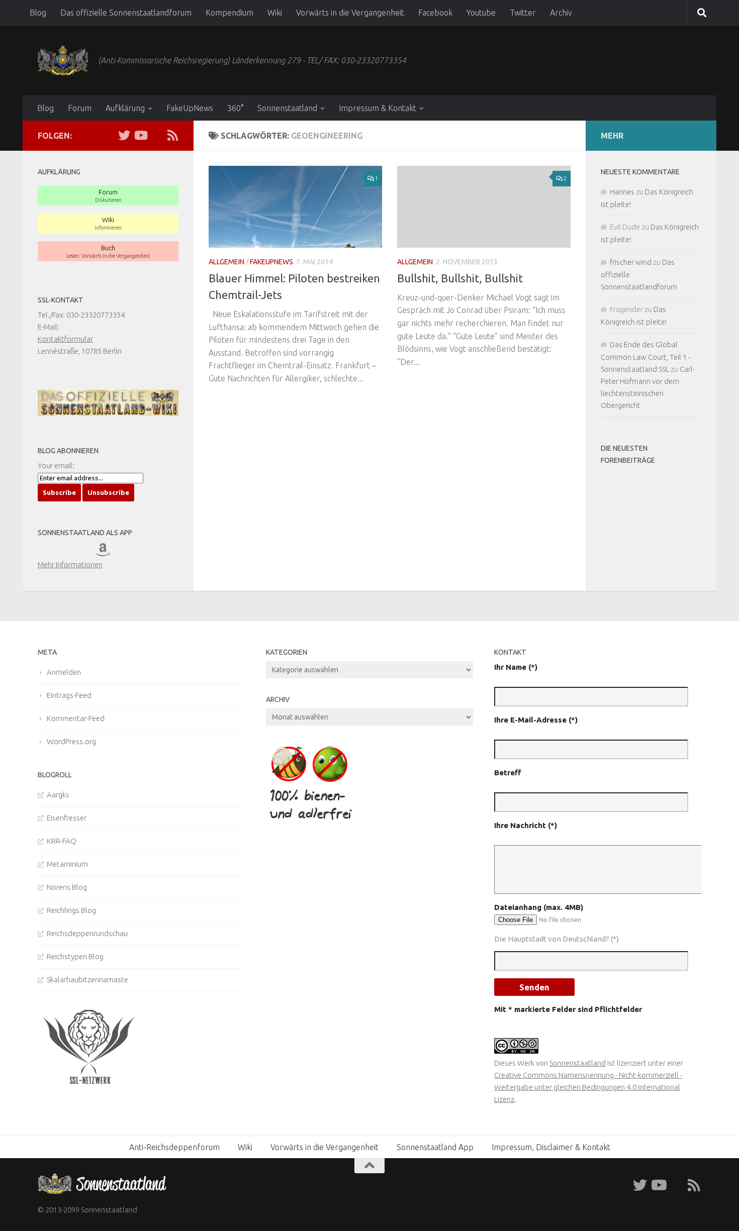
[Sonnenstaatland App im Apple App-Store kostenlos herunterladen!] (52, 552)
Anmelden (64, 672)
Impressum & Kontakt (377, 108)
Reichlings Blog (71, 910)
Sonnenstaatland (287, 108)
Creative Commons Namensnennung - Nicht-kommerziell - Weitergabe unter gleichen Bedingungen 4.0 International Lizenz (588, 1087)
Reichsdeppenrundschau (87, 933)
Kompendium (229, 12)
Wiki (274, 12)
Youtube (481, 12)
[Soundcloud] (156, 135)
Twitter (523, 12)
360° (235, 108)
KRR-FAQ (61, 841)
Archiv (561, 12)
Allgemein (226, 262)
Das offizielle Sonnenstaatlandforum (126, 12)
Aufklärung (125, 108)
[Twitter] (124, 135)
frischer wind (631, 262)
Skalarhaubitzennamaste (87, 979)
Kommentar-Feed (76, 718)
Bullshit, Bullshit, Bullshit (460, 278)
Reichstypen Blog (75, 956)
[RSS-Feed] (172, 135)
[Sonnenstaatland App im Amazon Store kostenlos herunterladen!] (110, 552)
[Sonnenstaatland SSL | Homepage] (63, 60)
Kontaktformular (65, 339)
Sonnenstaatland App (435, 1147)
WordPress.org (71, 741)
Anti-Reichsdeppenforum (174, 1147)
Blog (38, 12)
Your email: (56, 465)
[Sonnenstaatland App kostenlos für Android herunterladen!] (81, 552)
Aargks (58, 794)
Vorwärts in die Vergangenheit (350, 12)
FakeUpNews (189, 108)
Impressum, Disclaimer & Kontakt (551, 1147)
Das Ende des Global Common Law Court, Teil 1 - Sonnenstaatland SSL (645, 356)
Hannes (622, 191)
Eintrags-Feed (69, 695)
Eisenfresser (66, 817)
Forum (79, 108)
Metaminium (67, 864)
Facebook (435, 12)
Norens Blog (67, 887)
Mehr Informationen (70, 564)
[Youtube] (140, 135)
